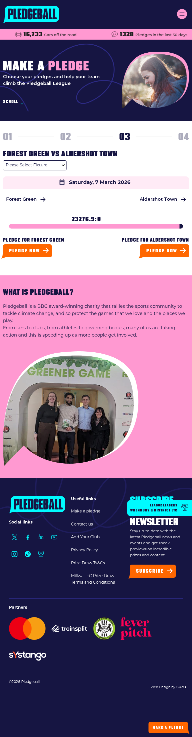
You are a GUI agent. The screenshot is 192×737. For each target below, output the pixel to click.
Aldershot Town (159, 199)
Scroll (11, 102)
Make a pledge (85, 511)
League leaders (154, 508)
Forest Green (22, 199)
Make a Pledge (168, 728)
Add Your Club (85, 537)
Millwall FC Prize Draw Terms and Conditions (93, 579)
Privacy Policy (84, 550)
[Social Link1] (14, 537)
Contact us (82, 524)
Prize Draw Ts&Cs (88, 563)
